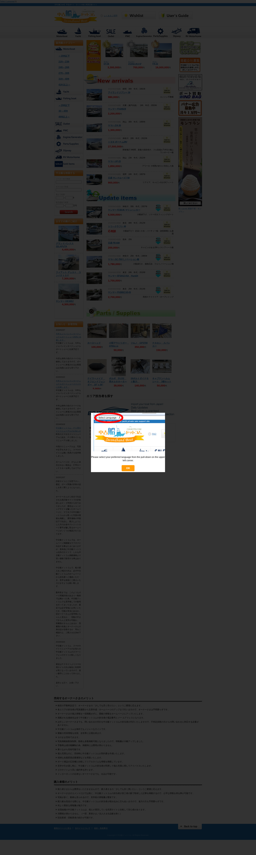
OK (128, 468)
